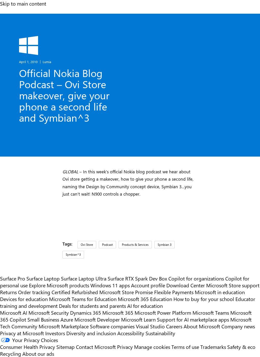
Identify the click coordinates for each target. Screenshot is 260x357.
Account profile (148, 285)
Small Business (43, 319)
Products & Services (135, 244)
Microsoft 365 (117, 312)
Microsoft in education (220, 292)
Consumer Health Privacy (27, 346)
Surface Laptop (43, 278)
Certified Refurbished (75, 292)
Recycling (10, 353)
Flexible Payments (173, 292)
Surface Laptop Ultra (83, 278)
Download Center (185, 285)
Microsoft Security (48, 312)
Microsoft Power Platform (163, 312)
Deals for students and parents (92, 305)
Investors (55, 333)
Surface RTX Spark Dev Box (137, 278)
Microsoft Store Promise (126, 292)
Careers (174, 326)
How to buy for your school (203, 298)
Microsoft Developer (97, 319)
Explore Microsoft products (59, 285)
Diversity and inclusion (91, 333)
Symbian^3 (73, 254)
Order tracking (34, 292)
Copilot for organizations (196, 278)
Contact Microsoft (96, 346)
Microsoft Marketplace (64, 326)
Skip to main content (23, 3)
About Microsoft (202, 326)
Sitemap (65, 346)
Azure (66, 319)
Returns (8, 292)
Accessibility (130, 333)
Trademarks (213, 346)
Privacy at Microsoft (22, 333)
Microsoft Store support (232, 285)
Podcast (107, 244)
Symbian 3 (164, 244)
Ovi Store (87, 244)
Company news (238, 326)
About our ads (38, 353)
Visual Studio (150, 326)
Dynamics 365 (85, 312)
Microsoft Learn (138, 319)
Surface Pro (12, 278)
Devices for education (24, 298)
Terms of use (185, 346)
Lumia (47, 62)
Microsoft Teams (210, 312)
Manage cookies (152, 346)
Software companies (112, 326)
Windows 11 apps (110, 285)
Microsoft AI (13, 312)
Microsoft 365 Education (145, 298)
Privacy (125, 346)
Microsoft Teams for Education (83, 298)
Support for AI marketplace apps (193, 319)
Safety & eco (241, 346)
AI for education (145, 305)
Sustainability (160, 333)
